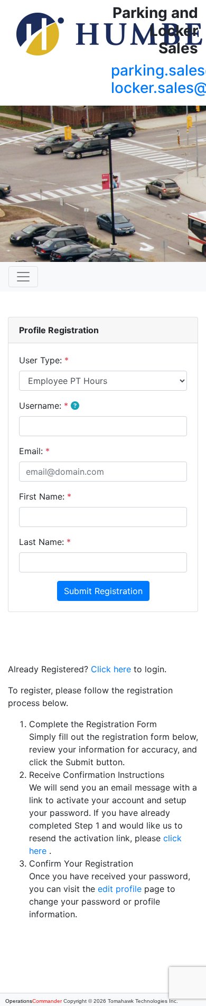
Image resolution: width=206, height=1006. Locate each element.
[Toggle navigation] (23, 276)
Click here (111, 669)
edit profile (120, 888)
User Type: (44, 360)
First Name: (45, 496)
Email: (34, 451)
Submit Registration (103, 591)
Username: (43, 405)
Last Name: (45, 542)
